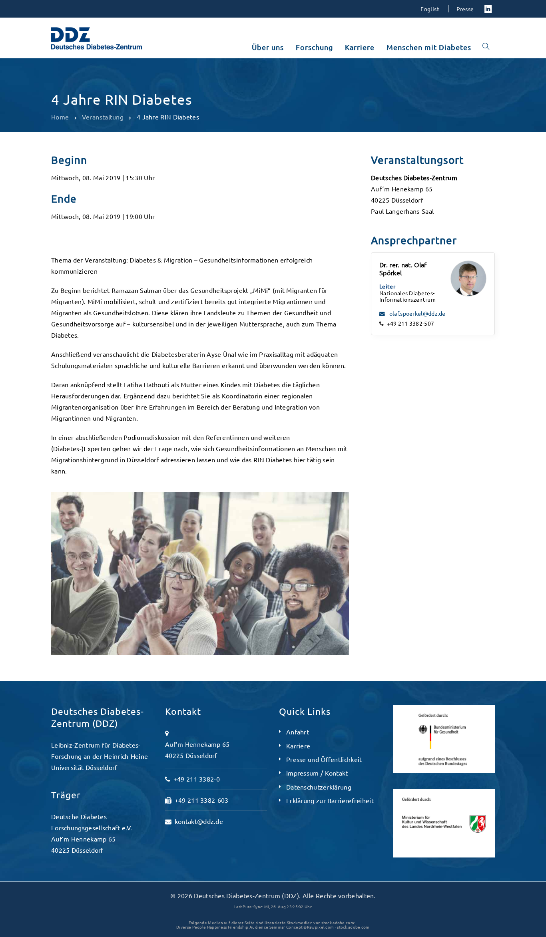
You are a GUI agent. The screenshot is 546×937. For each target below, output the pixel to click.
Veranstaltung (103, 117)
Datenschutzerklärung (318, 787)
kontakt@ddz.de (199, 821)
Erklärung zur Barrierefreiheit (330, 800)
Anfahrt (297, 732)
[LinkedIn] (488, 8)
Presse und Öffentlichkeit (324, 759)
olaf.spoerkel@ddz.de (417, 313)
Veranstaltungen (80, 81)
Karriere (298, 746)
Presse (465, 8)
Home (60, 117)
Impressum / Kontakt (317, 773)
